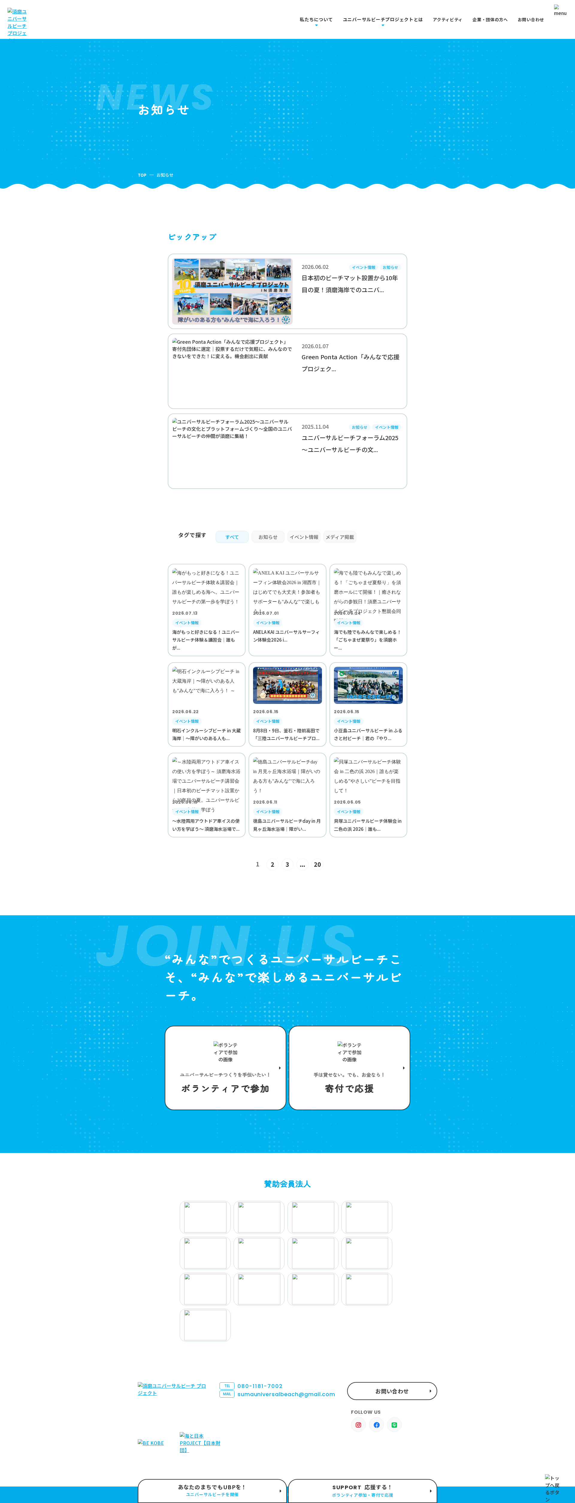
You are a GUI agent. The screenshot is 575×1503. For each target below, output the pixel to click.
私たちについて (316, 19)
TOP (142, 175)
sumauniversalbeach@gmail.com (279, 1394)
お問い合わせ (531, 19)
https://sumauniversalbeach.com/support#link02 (349, 1068)
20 (317, 864)
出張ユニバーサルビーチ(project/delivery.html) (212, 1491)
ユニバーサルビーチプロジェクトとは (383, 19)
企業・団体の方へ (490, 19)
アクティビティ (448, 19)
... (302, 864)
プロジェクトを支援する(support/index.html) (225, 1068)
